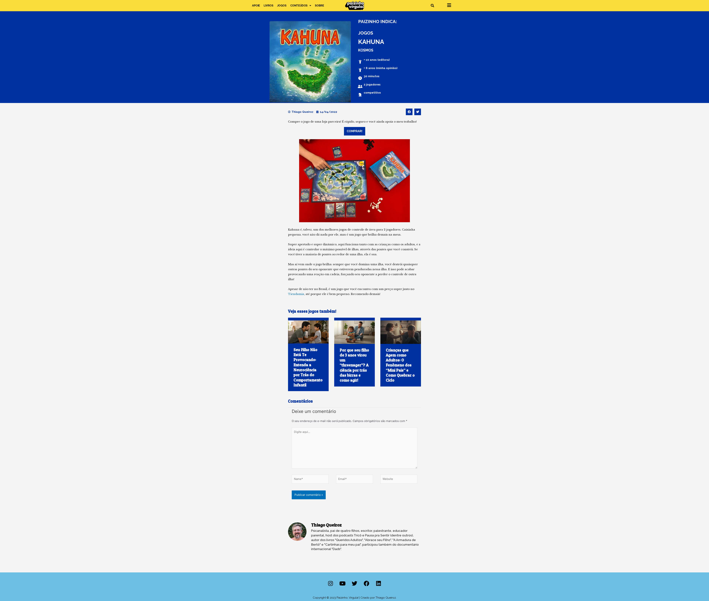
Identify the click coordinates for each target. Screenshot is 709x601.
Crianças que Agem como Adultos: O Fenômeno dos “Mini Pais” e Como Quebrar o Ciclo (400, 365)
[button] (432, 6)
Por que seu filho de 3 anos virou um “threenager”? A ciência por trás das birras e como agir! (354, 365)
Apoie (256, 5)
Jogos (282, 5)
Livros (268, 5)
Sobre (319, 5)
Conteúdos (299, 5)
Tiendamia (296, 294)
